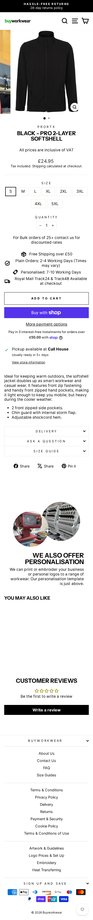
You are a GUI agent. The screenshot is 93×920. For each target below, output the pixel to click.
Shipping (39, 166)
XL (48, 191)
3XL (80, 191)
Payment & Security (47, 819)
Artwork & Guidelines (46, 848)
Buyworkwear (45, 741)
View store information (28, 362)
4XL (38, 203)
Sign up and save (45, 883)
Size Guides (46, 775)
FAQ (46, 768)
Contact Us (46, 760)
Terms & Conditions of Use (46, 833)
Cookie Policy (46, 826)
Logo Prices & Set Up (46, 855)
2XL (63, 191)
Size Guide (46, 451)
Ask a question (46, 441)
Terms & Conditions (46, 790)
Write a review (46, 709)
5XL (55, 203)
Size (46, 183)
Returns (46, 811)
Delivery (46, 431)
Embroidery (46, 863)
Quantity (46, 217)
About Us (47, 753)
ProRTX (46, 127)
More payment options (46, 324)
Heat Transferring (46, 870)
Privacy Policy (46, 797)
